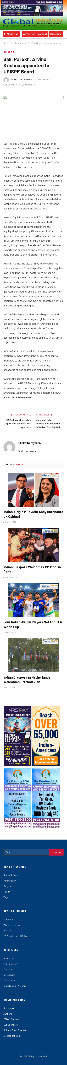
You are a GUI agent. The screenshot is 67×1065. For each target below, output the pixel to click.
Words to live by (11, 924)
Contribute (9, 980)
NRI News (8, 52)
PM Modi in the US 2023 (15, 935)
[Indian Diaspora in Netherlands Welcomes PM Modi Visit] (33, 655)
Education (8, 919)
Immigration (9, 880)
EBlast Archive (11, 1019)
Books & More (10, 875)
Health (6, 891)
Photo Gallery (10, 963)
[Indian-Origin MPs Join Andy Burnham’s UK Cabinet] (33, 490)
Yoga (6, 897)
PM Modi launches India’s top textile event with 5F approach (18, 423)
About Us (8, 958)
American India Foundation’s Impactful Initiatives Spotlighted (48, 423)
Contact (7, 969)
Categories (9, 974)
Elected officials (11, 1035)
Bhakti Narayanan (23, 79)
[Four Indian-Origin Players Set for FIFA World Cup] (33, 600)
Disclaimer (8, 1008)
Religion (7, 886)
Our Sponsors (10, 1024)
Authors (7, 1013)
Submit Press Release (14, 1030)
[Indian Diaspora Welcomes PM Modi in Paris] (33, 545)
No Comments (13, 85)
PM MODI (7, 930)
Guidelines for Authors (14, 985)
